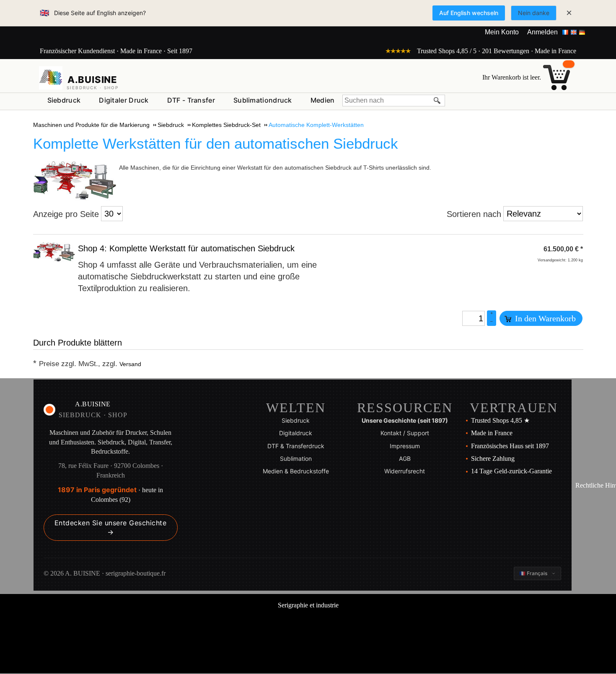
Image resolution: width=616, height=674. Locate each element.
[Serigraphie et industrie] (50, 78)
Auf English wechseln (468, 12)
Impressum (405, 445)
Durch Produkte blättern (77, 342)
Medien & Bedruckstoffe (296, 471)
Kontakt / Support (404, 432)
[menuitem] (64, 100)
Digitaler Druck (124, 100)
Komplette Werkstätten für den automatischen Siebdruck (215, 143)
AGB (405, 458)
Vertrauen (514, 407)
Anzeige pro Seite (66, 214)
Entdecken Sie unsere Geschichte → (110, 527)
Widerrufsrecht (404, 471)
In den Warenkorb (544, 318)
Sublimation (296, 458)
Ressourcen (405, 407)
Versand (130, 364)
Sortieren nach (474, 214)
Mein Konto (502, 32)
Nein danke (533, 12)
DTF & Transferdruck (295, 445)
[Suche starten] (437, 101)
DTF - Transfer (191, 100)
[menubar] (191, 102)
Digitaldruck (295, 432)
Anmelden (542, 32)
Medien (323, 100)
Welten (296, 407)
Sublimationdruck (262, 100)
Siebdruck (64, 100)
